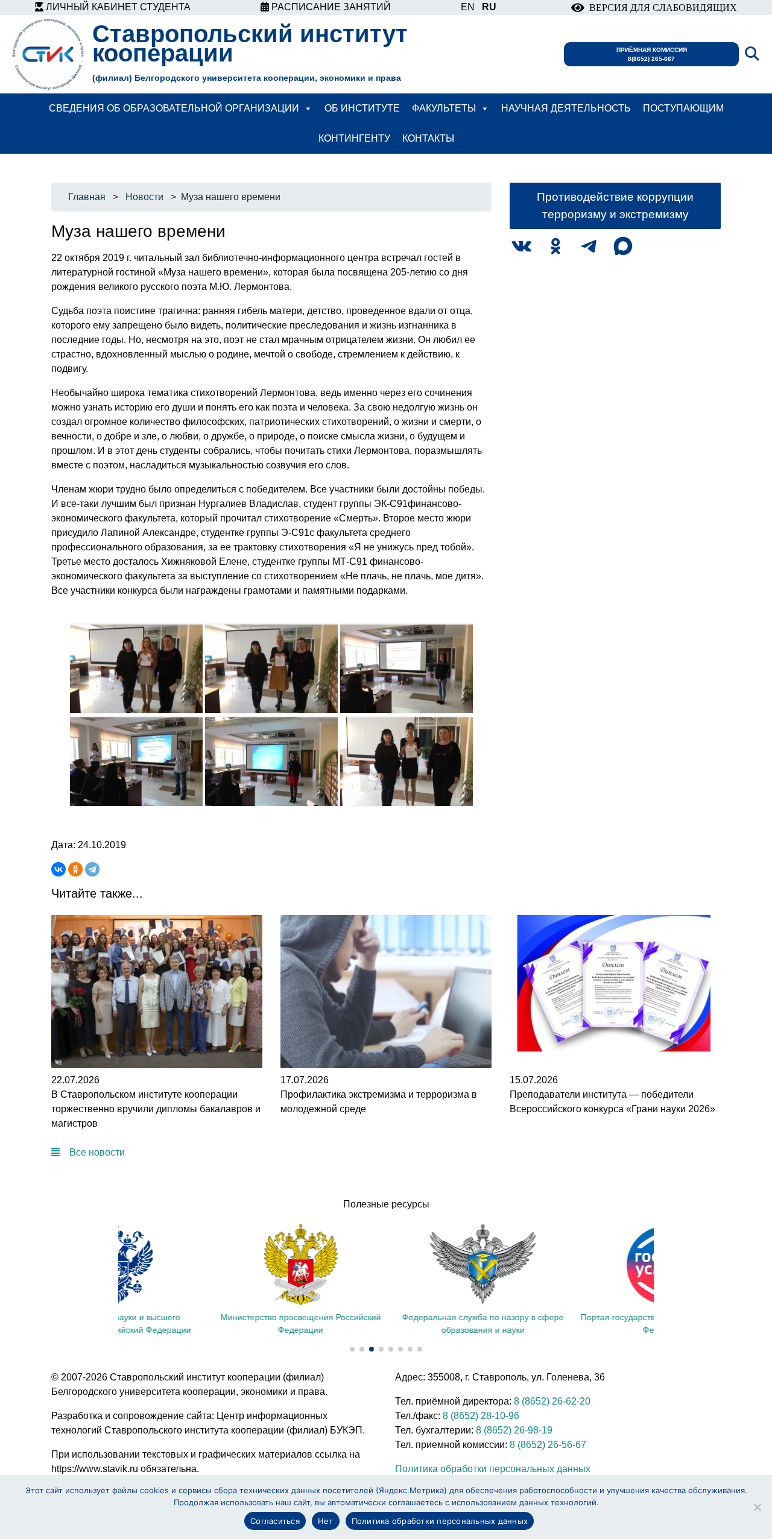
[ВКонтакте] (58, 869)
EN (468, 7)
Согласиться (275, 1521)
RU (489, 7)
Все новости (97, 1152)
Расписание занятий (330, 7)
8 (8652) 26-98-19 (514, 1430)
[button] (352, 1349)
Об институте (362, 108)
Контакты (428, 138)
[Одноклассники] (75, 869)
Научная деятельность (566, 108)
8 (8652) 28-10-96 (481, 1416)
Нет (326, 1521)
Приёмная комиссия (651, 54)
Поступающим (683, 108)
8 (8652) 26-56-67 (548, 1445)
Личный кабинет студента (117, 7)
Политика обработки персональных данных (492, 1469)
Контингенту (354, 138)
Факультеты (444, 108)
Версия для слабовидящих (660, 7)
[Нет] (757, 1507)
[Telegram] (92, 869)
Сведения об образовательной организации (174, 108)
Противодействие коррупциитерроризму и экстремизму (615, 205)
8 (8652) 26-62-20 (552, 1401)
